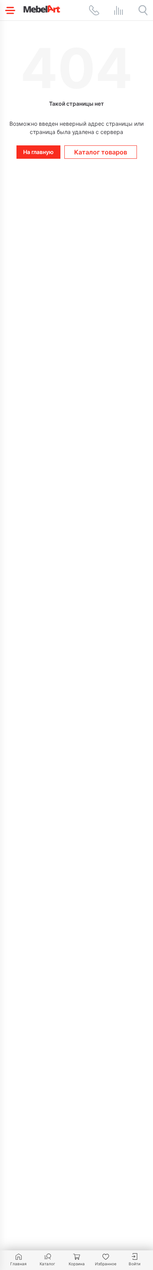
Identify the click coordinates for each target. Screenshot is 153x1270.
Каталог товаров (100, 152)
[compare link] (118, 10)
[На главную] (42, 9)
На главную (38, 152)
